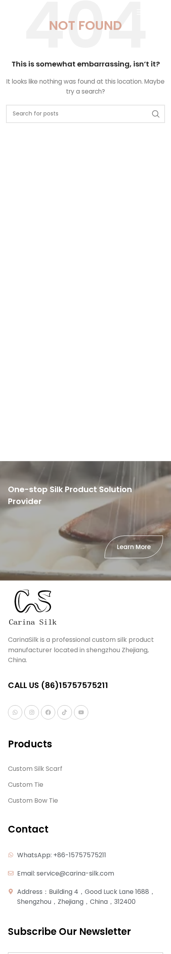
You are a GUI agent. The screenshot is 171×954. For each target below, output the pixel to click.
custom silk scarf (35, 769)
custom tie (25, 785)
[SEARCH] (156, 114)
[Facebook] (48, 712)
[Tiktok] (64, 712)
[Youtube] (81, 712)
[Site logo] (17, 12)
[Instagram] (31, 712)
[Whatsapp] (15, 712)
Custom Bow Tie (33, 801)
